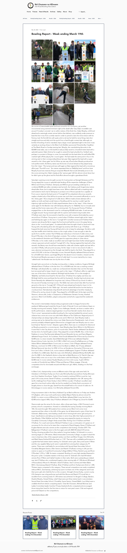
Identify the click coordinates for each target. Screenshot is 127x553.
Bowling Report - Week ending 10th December (89, 534)
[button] (52, 11)
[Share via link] (41, 501)
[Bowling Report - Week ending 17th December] (63, 523)
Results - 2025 (81, 18)
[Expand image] (42, 50)
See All (102, 512)
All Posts (25, 18)
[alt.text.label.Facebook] (105, 551)
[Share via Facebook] (32, 501)
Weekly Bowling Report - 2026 (38, 18)
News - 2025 (91, 18)
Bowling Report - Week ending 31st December (33, 534)
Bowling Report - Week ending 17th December (61, 534)
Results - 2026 (52, 18)
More (99, 18)
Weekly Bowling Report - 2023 (40, 495)
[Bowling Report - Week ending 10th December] (91, 523)
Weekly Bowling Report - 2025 (67, 18)
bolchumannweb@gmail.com (34, 550)
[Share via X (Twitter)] (36, 501)
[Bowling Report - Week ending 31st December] (35, 523)
